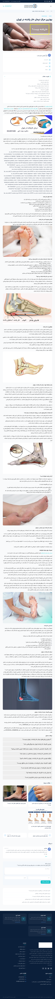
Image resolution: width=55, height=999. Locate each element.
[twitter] (47, 1)
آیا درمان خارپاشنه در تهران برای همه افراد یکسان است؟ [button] (36, 768)
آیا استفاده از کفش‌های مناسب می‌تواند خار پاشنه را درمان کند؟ (38, 93)
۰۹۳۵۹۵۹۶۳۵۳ (7, 1)
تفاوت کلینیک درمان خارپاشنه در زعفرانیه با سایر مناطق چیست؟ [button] (34, 763)
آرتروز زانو (30, 109)
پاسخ (46, 856)
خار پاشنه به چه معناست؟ (44, 80)
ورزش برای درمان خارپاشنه (46, 553)
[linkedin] (49, 1)
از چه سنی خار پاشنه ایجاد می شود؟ (42, 88)
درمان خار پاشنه (44, 16)
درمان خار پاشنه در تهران (45, 99)
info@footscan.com (20, 981)
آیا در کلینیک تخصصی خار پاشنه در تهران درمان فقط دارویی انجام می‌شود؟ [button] (31, 749)
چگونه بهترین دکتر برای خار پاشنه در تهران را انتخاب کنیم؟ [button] (35, 758)
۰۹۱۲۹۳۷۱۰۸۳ (26, 725)
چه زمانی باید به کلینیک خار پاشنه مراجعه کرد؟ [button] (38, 773)
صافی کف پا (35, 109)
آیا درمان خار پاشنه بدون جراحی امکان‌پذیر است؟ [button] (38, 777)
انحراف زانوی (25, 109)
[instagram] (51, 1)
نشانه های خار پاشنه (45, 82)
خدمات (47, 11)
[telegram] (45, 1)
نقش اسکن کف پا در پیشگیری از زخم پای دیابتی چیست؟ (39, 890)
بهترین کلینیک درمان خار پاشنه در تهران (41, 101)
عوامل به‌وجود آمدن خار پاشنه (43, 84)
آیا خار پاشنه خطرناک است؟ (43, 95)
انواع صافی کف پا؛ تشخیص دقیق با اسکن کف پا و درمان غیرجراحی (37, 899)
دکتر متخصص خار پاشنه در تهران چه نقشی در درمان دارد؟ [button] (35, 754)
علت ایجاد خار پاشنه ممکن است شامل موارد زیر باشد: (38, 86)
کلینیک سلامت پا (48, 106)
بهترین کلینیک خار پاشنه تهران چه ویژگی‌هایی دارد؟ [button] (37, 744)
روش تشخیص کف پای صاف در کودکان (42, 893)
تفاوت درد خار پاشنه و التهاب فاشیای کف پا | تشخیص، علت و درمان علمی (36, 902)
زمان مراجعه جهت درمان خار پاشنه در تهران (40, 91)
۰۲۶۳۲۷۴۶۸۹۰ (8, 730)
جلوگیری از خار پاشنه (45, 89)
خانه (51, 11)
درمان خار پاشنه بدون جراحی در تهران (41, 97)
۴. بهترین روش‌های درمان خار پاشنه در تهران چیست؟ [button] (37, 739)
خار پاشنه (20, 109)
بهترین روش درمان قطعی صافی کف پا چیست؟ (16, 803)
